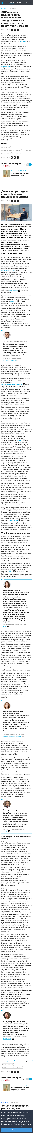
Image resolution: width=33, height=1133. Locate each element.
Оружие (27, 150)
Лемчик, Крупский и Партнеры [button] (11, 384)
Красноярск (17, 153)
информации (5, 66)
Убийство (6, 147)
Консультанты (8, 1064)
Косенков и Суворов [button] (8, 270)
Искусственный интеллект (12, 1067)
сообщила (23, 41)
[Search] (27, 3)
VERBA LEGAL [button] (13, 520)
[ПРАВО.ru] (2, 3)
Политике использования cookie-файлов (13, 1126)
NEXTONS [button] (13, 301)
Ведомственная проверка (12, 150)
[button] (12, 30)
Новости (4, 8)
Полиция (6, 153)
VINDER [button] (19, 440)
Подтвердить (16, 1130)
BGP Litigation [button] (13, 291)
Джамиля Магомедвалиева (16, 1061)
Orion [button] (10, 571)
